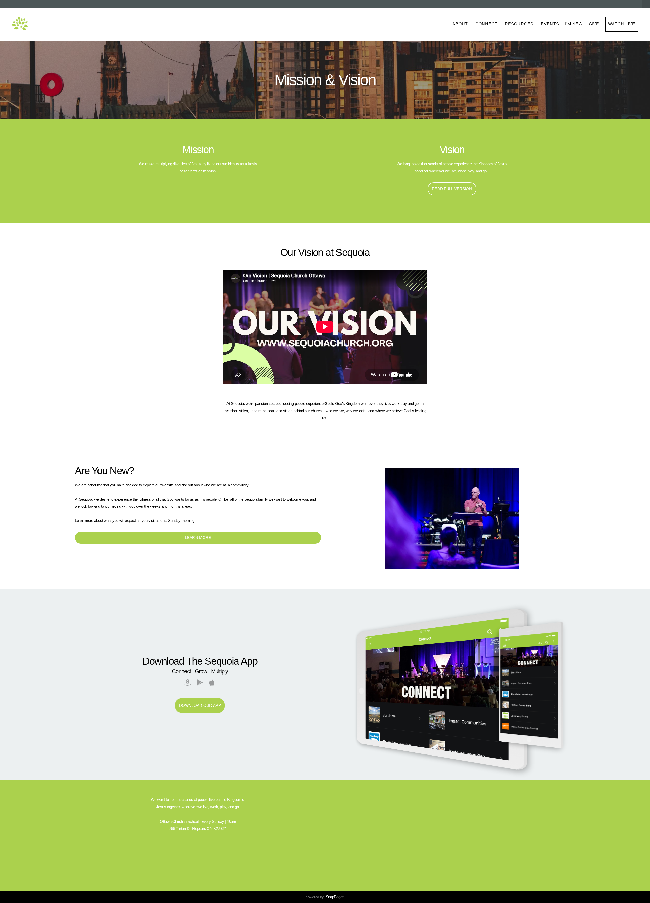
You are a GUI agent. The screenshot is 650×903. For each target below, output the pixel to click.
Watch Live (621, 24)
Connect (487, 24)
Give (594, 24)
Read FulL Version (452, 189)
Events (550, 24)
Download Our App (200, 705)
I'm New (574, 24)
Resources (520, 24)
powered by (325, 897)
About (460, 24)
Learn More (198, 537)
